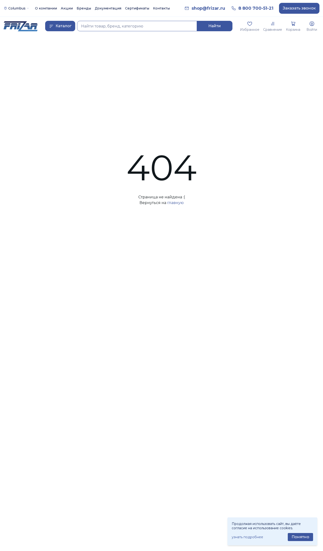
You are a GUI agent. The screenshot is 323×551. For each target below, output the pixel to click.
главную (175, 202)
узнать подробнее (247, 537)
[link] (208, 8)
